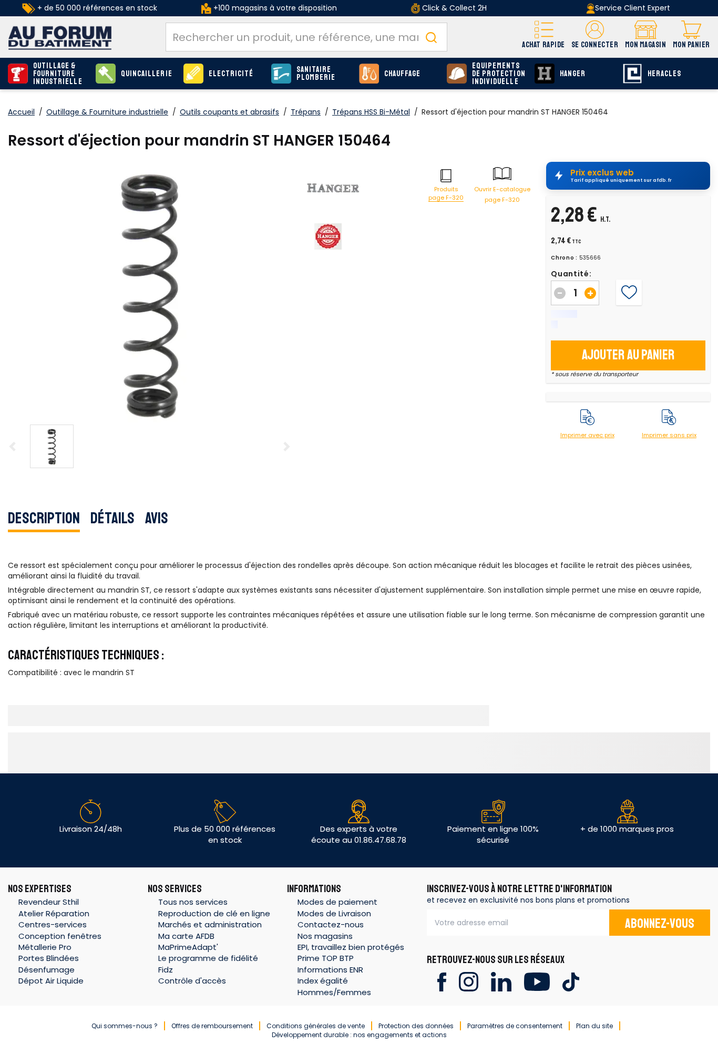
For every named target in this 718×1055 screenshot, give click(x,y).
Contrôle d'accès (192, 980)
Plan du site (594, 1025)
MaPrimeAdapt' (188, 947)
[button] (594, 37)
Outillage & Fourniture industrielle (58, 74)
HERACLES (664, 74)
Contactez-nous (331, 924)
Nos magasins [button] (325, 936)
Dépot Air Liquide (51, 980)
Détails (112, 518)
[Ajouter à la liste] (629, 292)
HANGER (573, 74)
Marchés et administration (210, 924)
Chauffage (402, 74)
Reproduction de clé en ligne (214, 913)
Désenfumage (46, 969)
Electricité (231, 74)
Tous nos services (193, 901)
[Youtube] (537, 981)
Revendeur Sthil (48, 901)
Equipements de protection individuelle (499, 74)
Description (44, 518)
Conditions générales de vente (315, 1025)
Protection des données (416, 1025)
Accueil (21, 112)
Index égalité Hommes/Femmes (334, 986)
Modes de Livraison (334, 913)
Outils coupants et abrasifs (229, 112)
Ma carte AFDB (186, 936)
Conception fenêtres (59, 936)
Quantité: (571, 273)
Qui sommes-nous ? (124, 1025)
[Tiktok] (570, 981)
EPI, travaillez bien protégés (351, 947)
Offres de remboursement (212, 1025)
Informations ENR (330, 969)
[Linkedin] (501, 981)
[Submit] (431, 37)
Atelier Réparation (53, 913)
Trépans (306, 112)
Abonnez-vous (659, 923)
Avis (156, 518)
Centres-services (52, 924)
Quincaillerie (146, 74)
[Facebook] (441, 981)
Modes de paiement (337, 901)
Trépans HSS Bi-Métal (371, 112)
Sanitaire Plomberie (315, 73)
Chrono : (564, 258)
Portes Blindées (48, 958)
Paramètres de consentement (514, 1025)
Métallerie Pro (44, 947)
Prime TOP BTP (326, 958)
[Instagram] (468, 981)
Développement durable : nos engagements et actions (359, 1034)
